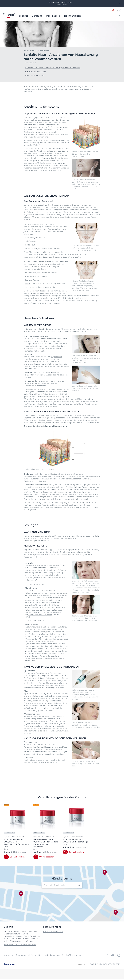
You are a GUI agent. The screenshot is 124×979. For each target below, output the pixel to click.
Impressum (9, 955)
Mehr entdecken (62, 4)
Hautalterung (41, 418)
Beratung (37, 16)
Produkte (23, 16)
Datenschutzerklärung (26, 955)
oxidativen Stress (54, 389)
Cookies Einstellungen (71, 955)
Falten (41, 134)
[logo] (9, 15)
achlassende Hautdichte (57, 134)
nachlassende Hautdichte (60, 404)
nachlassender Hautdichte (57, 148)
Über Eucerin (53, 16)
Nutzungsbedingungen (49, 955)
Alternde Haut (44, 50)
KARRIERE (82, 964)
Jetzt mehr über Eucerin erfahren (20, 945)
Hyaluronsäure (34, 476)
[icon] (79, 885)
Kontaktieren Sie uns (53, 931)
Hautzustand (29, 50)
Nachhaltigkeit (72, 16)
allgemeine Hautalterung (62, 401)
